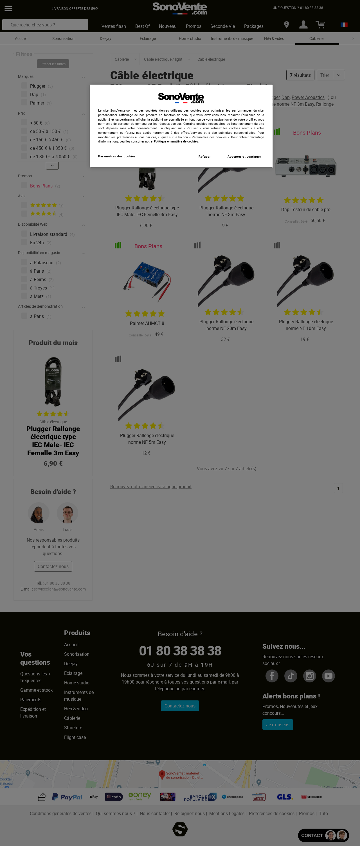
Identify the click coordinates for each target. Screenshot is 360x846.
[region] (181, 126)
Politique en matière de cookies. (176, 141)
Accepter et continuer (244, 157)
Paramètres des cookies (117, 156)
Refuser (205, 157)
